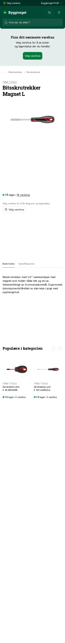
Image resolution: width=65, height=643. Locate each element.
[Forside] (15, 12)
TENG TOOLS (10, 82)
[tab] (9, 264)
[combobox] (32, 22)
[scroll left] (53, 348)
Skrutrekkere (33, 72)
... (3, 72)
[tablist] (32, 264)
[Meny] (59, 12)
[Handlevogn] (49, 12)
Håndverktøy (15, 72)
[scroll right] (59, 348)
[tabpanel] (32, 283)
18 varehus (23, 194)
